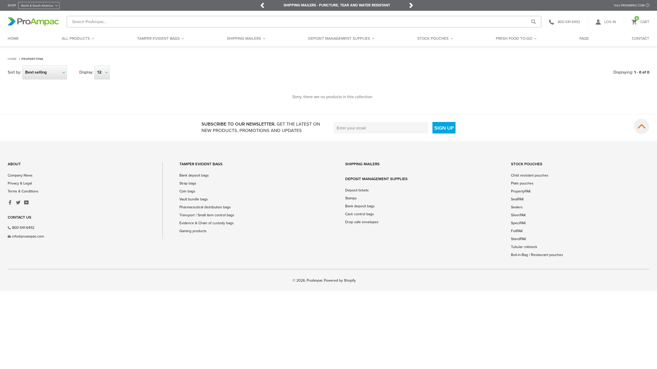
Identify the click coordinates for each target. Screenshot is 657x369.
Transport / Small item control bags (206, 215)
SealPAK (517, 199)
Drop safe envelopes (362, 221)
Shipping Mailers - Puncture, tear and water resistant (337, 5)
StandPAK (518, 238)
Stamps (351, 198)
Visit (629, 5)
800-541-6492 (23, 227)
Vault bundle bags (193, 199)
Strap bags (187, 183)
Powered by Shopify (340, 280)
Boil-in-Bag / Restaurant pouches (537, 254)
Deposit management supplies (376, 179)
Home (12, 59)
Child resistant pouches (529, 175)
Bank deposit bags (194, 175)
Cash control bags (359, 214)
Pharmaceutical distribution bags (205, 207)
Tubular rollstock (524, 246)
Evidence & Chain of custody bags (206, 222)
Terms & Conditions (23, 191)
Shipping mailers (362, 164)
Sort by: (14, 72)
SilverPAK (518, 215)
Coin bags (187, 191)
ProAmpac (315, 280)
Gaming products (193, 230)
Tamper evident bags (201, 164)
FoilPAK (517, 230)
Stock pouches (526, 164)
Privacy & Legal (20, 183)
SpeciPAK (518, 222)
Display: (86, 72)
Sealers (517, 207)
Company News (20, 175)
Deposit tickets (357, 190)
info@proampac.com (28, 236)
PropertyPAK (32, 59)
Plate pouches (522, 183)
